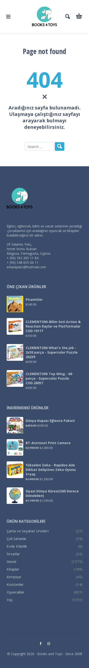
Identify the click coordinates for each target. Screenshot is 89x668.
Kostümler (15, 584)
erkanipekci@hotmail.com (26, 267)
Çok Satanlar (17, 538)
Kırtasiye (14, 577)
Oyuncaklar (15, 592)
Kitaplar (13, 569)
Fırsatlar (13, 554)
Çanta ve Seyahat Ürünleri (28, 531)
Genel (11, 561)
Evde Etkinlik (17, 546)
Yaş (9, 600)
